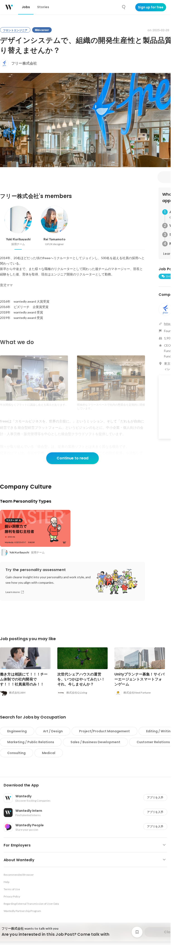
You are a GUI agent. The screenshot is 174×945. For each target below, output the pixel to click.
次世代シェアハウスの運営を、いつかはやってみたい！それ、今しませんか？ (81, 679)
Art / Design (53, 731)
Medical (48, 753)
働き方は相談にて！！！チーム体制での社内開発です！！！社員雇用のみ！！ (24, 679)
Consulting (16, 753)
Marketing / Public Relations (30, 742)
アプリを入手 (155, 797)
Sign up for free (150, 7)
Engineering (17, 731)
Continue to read (72, 458)
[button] (87, 785)
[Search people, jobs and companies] (123, 7)
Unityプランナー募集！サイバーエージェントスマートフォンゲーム (139, 679)
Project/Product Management (104, 731)
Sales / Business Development (95, 742)
